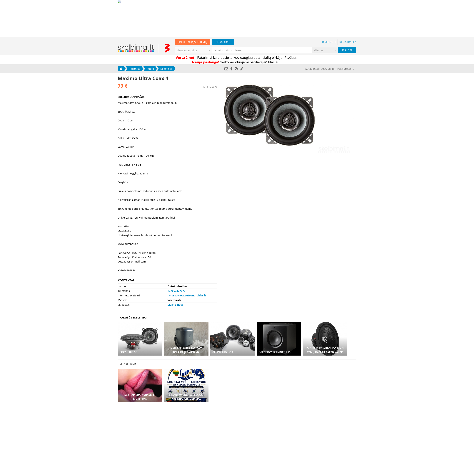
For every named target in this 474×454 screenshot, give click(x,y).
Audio (150, 68)
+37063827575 (176, 291)
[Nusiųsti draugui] (226, 68)
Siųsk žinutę (175, 304)
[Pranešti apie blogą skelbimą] (236, 68)
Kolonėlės (166, 68)
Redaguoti (223, 42)
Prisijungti (328, 42)
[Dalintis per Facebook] (231, 68)
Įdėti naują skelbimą (192, 42)
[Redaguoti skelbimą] (241, 68)
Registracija (347, 42)
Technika (134, 68)
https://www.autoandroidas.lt (187, 295)
